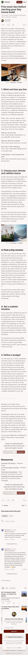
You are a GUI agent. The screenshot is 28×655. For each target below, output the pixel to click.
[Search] (25, 588)
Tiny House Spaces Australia (10, 468)
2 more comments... (6, 580)
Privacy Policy (19, 643)
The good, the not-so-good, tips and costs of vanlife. (10, 598)
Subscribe (19, 2)
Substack (8, 653)
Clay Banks (13, 82)
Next (23, 505)
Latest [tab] (6, 588)
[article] (14, 597)
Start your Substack (11, 650)
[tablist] (7, 515)
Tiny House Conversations (9, 472)
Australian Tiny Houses (8, 463)
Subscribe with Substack (15, 637)
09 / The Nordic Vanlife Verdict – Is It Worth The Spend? (8, 594)
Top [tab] (3, 588)
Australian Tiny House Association (11, 476)
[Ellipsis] (26, 530)
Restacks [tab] (11, 516)
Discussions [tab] (12, 588)
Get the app (20, 650)
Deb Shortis (7, 530)
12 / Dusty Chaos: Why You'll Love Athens (10, 607)
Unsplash (20, 82)
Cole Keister (13, 243)
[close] (23, 612)
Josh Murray (8, 19)
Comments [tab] (4, 516)
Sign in (25, 2)
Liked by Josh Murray (10, 531)
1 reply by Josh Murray (11, 544)
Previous (6, 505)
